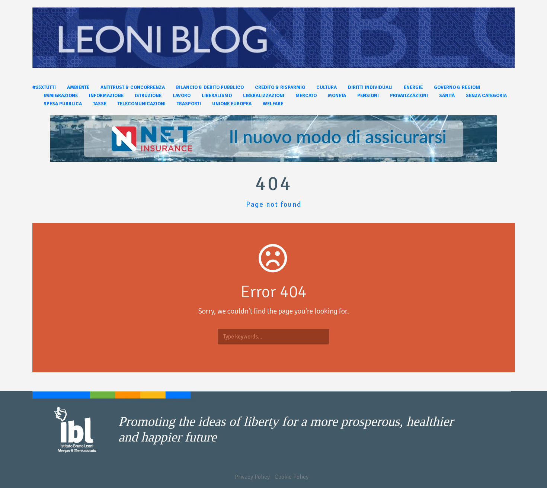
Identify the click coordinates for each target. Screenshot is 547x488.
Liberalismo (217, 96)
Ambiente (78, 87)
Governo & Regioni (457, 87)
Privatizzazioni (409, 96)
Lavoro (182, 96)
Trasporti (189, 104)
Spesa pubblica (63, 104)
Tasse (99, 104)
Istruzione (148, 96)
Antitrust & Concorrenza (132, 87)
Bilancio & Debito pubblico (210, 87)
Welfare (273, 104)
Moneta (337, 96)
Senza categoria (486, 96)
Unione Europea (232, 104)
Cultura (326, 87)
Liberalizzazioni (263, 96)
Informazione (106, 96)
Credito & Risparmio (280, 87)
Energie (413, 87)
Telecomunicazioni (142, 104)
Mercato (306, 96)
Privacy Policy (252, 477)
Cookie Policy (291, 477)
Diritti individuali (370, 87)
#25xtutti (44, 87)
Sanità (447, 96)
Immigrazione (61, 96)
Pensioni (368, 96)
